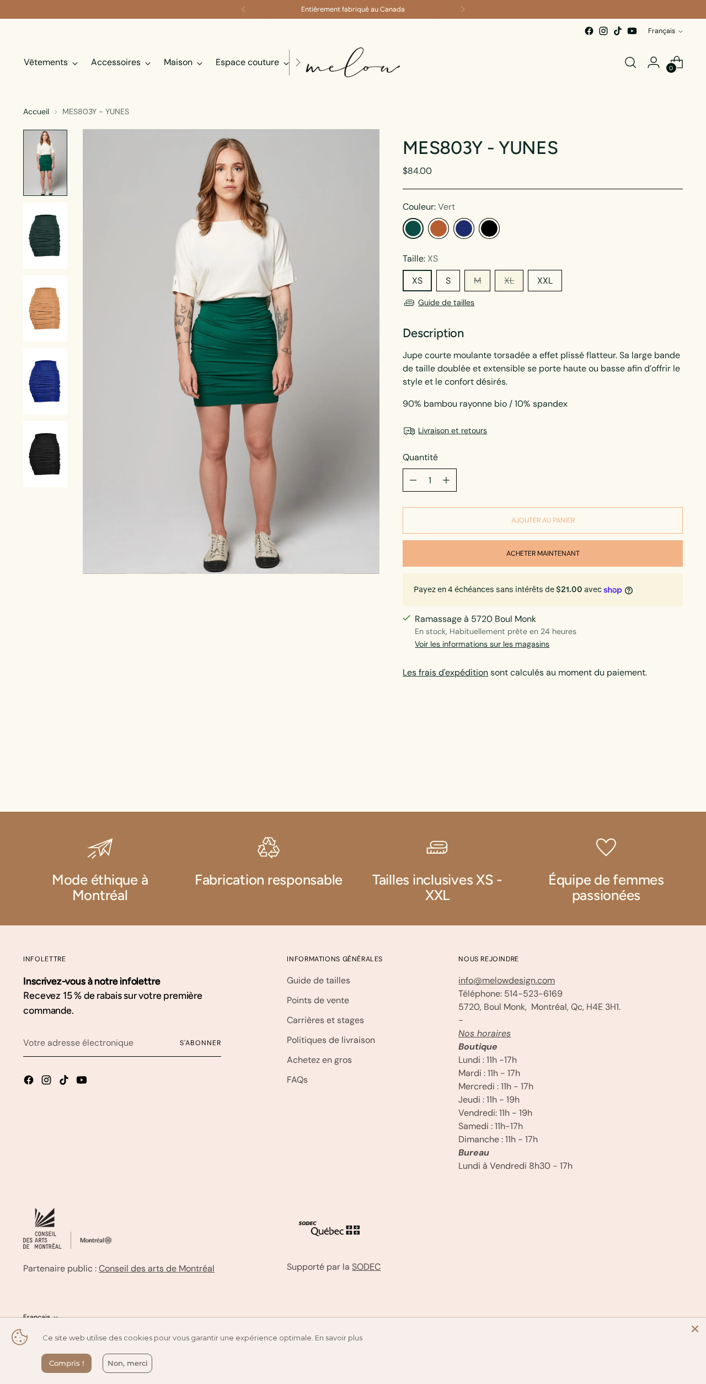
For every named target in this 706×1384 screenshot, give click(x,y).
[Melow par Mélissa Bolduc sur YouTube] (632, 31)
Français (661, 30)
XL (509, 280)
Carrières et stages (325, 1020)
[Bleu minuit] (463, 228)
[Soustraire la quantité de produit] (413, 480)
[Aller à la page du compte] (654, 62)
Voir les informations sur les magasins (482, 644)
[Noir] (489, 228)
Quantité (420, 457)
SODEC (366, 1267)
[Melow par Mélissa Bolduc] (353, 62)
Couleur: (429, 206)
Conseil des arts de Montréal (157, 1268)
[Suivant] (463, 9)
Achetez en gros (319, 1060)
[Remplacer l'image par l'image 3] (45, 308)
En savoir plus (338, 1337)
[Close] (694, 1328)
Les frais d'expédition (445, 672)
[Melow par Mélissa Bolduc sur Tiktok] (618, 31)
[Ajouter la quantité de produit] (446, 480)
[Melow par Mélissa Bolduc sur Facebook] (589, 31)
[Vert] (413, 228)
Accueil (36, 111)
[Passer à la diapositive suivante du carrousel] (673, 773)
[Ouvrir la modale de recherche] (630, 62)
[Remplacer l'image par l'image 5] (45, 454)
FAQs (297, 1079)
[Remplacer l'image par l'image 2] (45, 236)
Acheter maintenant (543, 553)
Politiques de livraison (331, 1040)
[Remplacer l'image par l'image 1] (45, 163)
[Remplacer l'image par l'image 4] (45, 381)
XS (417, 280)
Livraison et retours (452, 430)
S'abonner (200, 1043)
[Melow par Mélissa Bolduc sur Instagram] (603, 31)
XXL (545, 280)
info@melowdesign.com (506, 980)
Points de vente (318, 1000)
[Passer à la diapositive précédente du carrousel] (648, 774)
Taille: (420, 258)
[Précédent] (244, 9)
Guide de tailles (446, 302)
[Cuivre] (438, 228)
